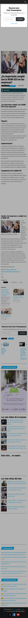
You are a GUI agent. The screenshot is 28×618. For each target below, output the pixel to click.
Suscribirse (20, 19)
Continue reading (14, 23)
